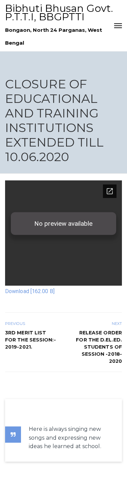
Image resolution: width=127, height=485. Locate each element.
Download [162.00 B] (30, 291)
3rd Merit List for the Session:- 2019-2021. (30, 340)
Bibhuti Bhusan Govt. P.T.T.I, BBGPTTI (59, 12)
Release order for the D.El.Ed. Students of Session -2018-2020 (99, 347)
